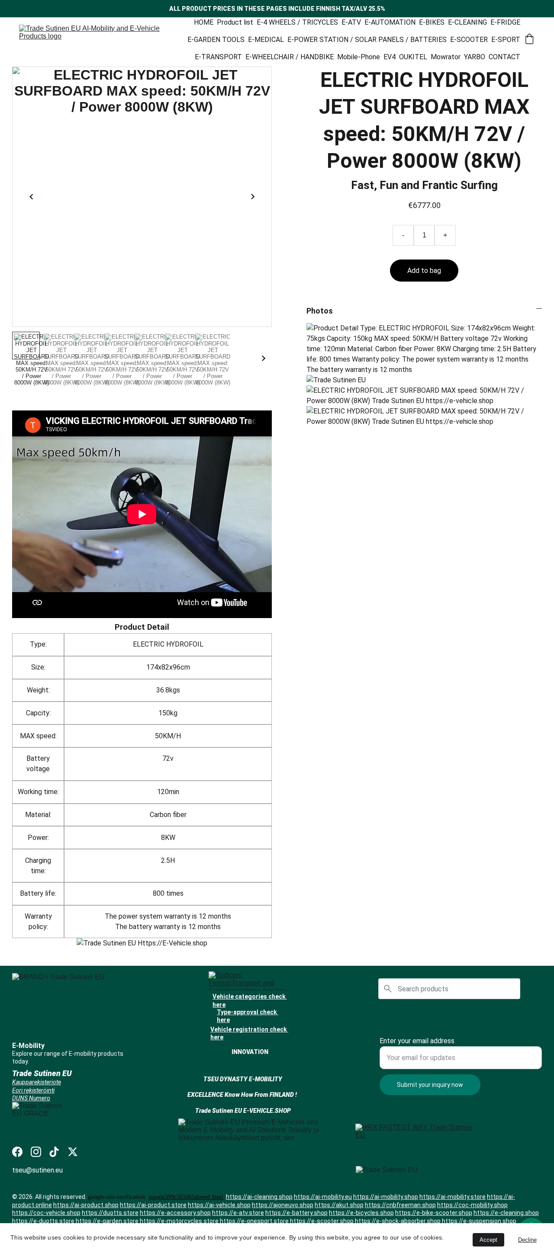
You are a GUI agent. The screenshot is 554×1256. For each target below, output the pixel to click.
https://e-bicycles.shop (361, 1212)
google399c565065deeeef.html (185, 1197)
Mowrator (446, 57)
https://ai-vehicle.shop (219, 1205)
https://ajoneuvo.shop (282, 1205)
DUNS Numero (31, 1097)
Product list (235, 22)
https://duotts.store (110, 1212)
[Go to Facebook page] (17, 1152)
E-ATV (351, 22)
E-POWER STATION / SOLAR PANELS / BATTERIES (367, 39)
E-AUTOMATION (390, 22)
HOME (203, 22)
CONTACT (504, 57)
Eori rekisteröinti (33, 1089)
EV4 (389, 57)
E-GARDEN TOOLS (216, 39)
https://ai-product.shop (86, 1205)
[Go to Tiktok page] (54, 1152)
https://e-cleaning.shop (506, 1212)
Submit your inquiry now (430, 1084)
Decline (527, 1240)
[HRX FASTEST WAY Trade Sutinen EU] (417, 1138)
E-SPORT (505, 39)
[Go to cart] (529, 39)
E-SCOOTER (469, 39)
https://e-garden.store (107, 1220)
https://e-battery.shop (296, 1212)
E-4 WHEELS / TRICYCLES (297, 22)
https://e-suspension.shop (479, 1220)
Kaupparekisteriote (36, 1082)
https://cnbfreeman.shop (400, 1205)
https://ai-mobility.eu (323, 1196)
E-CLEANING (467, 22)
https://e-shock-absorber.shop (398, 1220)
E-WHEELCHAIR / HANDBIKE (289, 57)
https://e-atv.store (238, 1212)
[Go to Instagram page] (36, 1152)
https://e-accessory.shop (175, 1212)
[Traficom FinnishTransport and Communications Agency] (251, 980)
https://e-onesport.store (254, 1220)
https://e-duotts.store (43, 1220)
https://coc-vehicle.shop (46, 1212)
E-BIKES (431, 22)
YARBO (474, 57)
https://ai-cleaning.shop (259, 1196)
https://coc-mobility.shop (472, 1205)
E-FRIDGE (505, 22)
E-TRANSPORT (218, 57)
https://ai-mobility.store (452, 1196)
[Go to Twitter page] (73, 1152)
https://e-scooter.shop (322, 1220)
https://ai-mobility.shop (385, 1196)
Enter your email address (417, 1041)
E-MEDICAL (266, 39)
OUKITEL (413, 57)
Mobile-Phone (358, 57)
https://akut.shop (339, 1205)
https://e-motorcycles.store (179, 1220)
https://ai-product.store (153, 1205)
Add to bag (424, 270)
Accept (488, 1240)
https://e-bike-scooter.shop (433, 1212)
